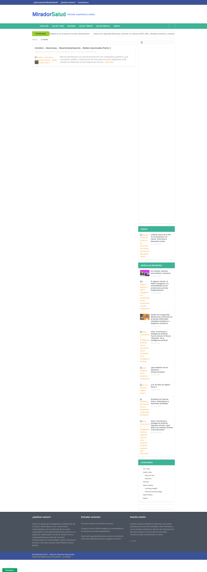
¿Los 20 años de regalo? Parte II (160, 385)
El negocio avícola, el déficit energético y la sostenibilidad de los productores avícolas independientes (160, 285)
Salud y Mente (86, 26)
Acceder (133, 541)
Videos (117, 26)
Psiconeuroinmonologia (153, 492)
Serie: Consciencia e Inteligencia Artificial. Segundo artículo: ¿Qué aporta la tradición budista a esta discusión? (162, 425)
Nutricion (148, 478)
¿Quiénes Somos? (68, 2)
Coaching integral (151, 488)
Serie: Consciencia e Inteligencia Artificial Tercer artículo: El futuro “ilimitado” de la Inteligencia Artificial (161, 335)
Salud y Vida (58, 26)
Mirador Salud (49, 52)
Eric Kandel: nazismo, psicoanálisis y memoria (160, 272)
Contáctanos (83, 2)
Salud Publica (147, 495)
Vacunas (71, 26)
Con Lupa (44, 26)
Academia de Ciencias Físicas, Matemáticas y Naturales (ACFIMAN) (160, 401)
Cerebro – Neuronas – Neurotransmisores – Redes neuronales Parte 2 (73, 48)
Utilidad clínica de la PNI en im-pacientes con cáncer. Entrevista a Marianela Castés (161, 238)
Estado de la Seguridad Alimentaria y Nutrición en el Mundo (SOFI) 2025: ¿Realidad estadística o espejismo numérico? (128, 34)
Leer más (109, 62)
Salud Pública (103, 26)
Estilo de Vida (149, 475)
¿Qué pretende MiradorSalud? (45, 2)
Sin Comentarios (90, 52)
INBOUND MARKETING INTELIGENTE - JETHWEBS (51, 557)
